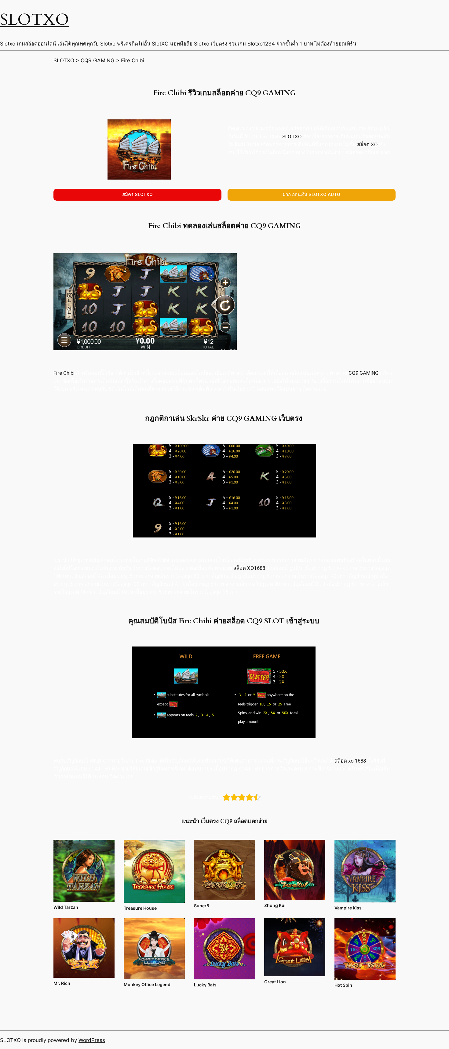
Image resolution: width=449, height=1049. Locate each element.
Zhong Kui (275, 905)
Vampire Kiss (348, 907)
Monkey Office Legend (147, 984)
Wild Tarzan (65, 907)
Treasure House (140, 908)
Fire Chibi (64, 373)
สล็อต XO (367, 144)
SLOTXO (34, 20)
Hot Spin (343, 985)
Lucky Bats (205, 984)
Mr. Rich (61, 983)
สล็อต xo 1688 (350, 761)
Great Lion (275, 981)
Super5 (201, 905)
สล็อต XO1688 (249, 568)
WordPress (91, 1040)
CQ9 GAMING (363, 373)
